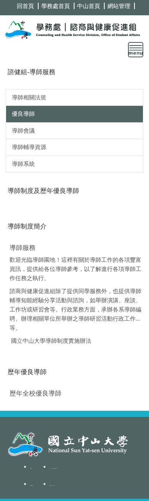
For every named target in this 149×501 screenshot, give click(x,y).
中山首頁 (88, 6)
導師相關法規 (29, 97)
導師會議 (23, 130)
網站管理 (118, 6)
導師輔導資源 (29, 147)
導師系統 (23, 164)
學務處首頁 (55, 6)
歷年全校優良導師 (36, 393)
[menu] (135, 49)
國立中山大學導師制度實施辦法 (51, 340)
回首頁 (25, 6)
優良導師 (23, 113)
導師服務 (23, 247)
